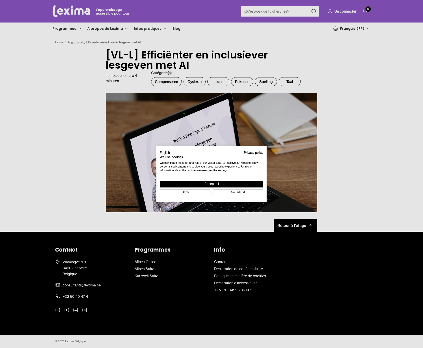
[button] (167, 153)
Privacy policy (253, 153)
